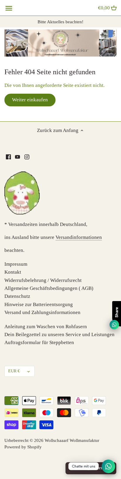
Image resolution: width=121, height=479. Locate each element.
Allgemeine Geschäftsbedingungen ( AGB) (48, 288)
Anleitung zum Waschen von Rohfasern (45, 326)
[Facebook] (8, 156)
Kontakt (12, 272)
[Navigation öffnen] (8, 8)
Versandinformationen (79, 237)
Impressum (15, 264)
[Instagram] (26, 156)
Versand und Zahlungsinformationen (42, 312)
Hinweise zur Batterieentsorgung (38, 304)
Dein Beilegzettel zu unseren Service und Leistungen (59, 334)
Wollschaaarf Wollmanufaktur (72, 440)
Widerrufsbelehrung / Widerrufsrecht (43, 280)
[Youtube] (17, 156)
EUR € (14, 371)
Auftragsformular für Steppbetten (39, 342)
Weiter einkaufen (30, 100)
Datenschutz (17, 296)
